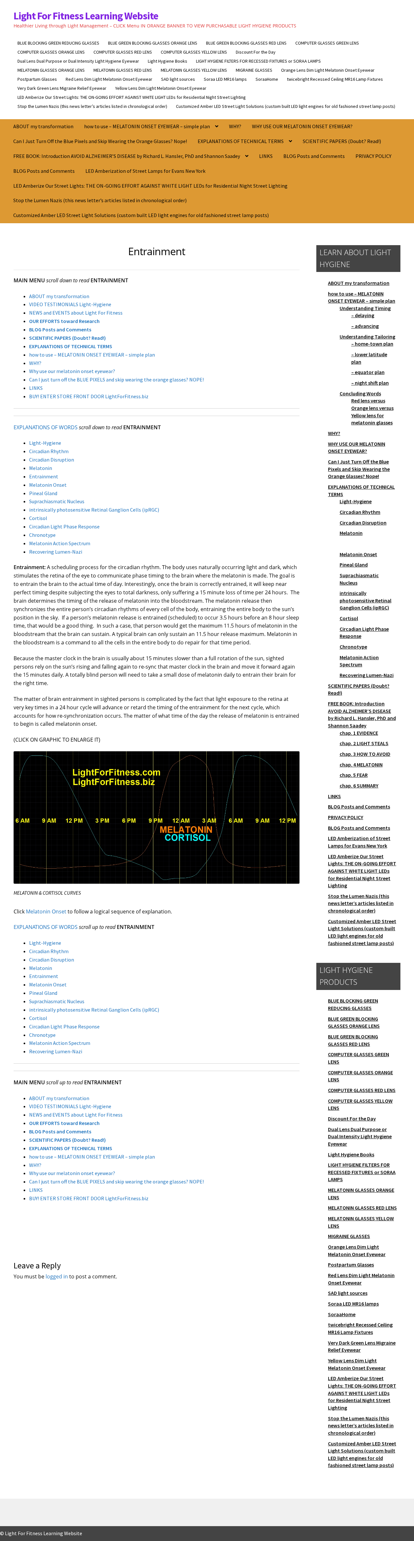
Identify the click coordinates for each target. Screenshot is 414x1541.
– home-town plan (372, 343)
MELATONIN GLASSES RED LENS (122, 70)
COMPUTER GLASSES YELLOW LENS (194, 52)
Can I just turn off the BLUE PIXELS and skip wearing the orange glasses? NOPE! (116, 379)
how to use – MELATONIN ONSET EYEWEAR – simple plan (147, 126)
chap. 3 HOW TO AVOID (365, 754)
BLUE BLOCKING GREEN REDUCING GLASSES (58, 43)
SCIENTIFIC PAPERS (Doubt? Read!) (342, 141)
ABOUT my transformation (43, 126)
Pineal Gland (43, 493)
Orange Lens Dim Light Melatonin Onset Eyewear (328, 70)
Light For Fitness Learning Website (86, 15)
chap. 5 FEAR (354, 775)
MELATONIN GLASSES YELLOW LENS (194, 70)
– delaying (362, 315)
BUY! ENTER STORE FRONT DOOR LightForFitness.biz (88, 396)
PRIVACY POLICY (373, 156)
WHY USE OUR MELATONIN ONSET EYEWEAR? (302, 126)
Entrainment (43, 476)
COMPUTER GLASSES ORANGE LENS (51, 52)
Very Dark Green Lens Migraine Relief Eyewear (61, 88)
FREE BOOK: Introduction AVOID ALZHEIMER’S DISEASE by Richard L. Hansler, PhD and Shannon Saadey (126, 156)
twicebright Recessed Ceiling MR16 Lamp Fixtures (335, 79)
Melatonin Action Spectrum (59, 543)
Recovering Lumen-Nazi (55, 551)
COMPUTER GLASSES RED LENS (122, 52)
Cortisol (38, 518)
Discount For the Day (256, 52)
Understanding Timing (365, 308)
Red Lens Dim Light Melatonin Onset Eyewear (109, 79)
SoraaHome (267, 79)
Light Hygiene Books (167, 61)
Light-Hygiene (45, 443)
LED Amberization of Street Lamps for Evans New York (145, 171)
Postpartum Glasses (37, 79)
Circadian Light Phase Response (64, 526)
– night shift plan (370, 383)
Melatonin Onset (48, 485)
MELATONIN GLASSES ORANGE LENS (51, 70)
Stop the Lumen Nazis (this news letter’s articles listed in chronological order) (92, 106)
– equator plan (368, 372)
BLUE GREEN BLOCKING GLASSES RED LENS (246, 43)
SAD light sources (178, 79)
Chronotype (42, 535)
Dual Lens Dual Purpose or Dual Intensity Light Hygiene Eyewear (78, 61)
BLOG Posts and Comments (314, 156)
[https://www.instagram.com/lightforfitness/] (397, 115)
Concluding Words (360, 393)
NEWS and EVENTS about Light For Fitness (76, 312)
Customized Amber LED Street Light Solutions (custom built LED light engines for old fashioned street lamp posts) (285, 106)
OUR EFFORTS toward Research (64, 321)
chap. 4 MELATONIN (361, 764)
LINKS (266, 156)
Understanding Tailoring (367, 336)
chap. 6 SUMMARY (359, 785)
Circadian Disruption (51, 459)
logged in (57, 1276)
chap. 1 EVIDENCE (359, 733)
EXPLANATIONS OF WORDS (46, 427)
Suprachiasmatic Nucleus (56, 501)
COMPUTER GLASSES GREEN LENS (327, 43)
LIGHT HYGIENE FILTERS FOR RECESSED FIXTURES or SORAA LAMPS (258, 61)
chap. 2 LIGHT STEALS (364, 743)
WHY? (235, 126)
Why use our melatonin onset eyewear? (72, 371)
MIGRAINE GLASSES (254, 70)
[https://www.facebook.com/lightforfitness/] (390, 115)
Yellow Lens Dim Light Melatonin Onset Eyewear (160, 88)
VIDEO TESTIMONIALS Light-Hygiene (70, 304)
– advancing (365, 326)
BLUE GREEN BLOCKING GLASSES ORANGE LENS (152, 43)
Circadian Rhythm (49, 451)
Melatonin (40, 468)
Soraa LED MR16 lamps (225, 79)
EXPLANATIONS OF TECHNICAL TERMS (241, 141)
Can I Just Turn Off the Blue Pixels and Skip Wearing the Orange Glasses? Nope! (100, 141)
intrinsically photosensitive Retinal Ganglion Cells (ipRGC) (94, 509)
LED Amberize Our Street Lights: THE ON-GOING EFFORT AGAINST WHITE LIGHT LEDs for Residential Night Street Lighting (131, 97)
